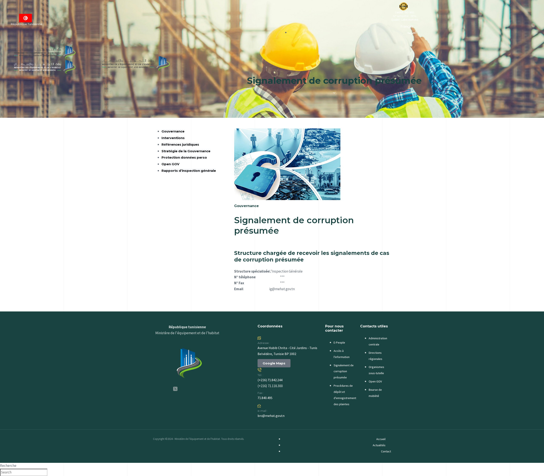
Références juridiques (180, 144)
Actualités (379, 445)
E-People (339, 342)
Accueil (380, 439)
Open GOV (170, 164)
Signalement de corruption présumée (344, 371)
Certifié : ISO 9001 (404, 12)
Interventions (173, 138)
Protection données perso (184, 157)
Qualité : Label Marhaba (404, 19)
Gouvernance (173, 131)
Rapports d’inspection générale (189, 171)
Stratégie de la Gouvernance (186, 151)
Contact (386, 451)
